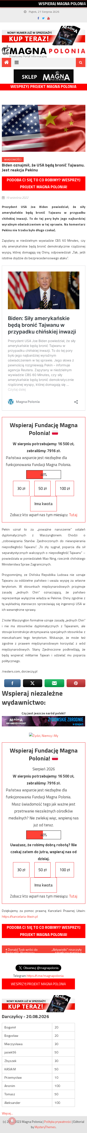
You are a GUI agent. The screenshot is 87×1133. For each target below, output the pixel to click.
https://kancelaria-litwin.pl (20, 916)
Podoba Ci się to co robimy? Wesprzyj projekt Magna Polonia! (44, 183)
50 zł (43, 488)
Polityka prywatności (57, 1121)
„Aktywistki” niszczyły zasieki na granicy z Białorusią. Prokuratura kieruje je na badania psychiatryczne (66, 950)
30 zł (21, 488)
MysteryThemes (45, 1127)
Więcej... (7, 1113)
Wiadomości (12, 159)
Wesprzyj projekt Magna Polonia (43, 87)
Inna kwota (43, 504)
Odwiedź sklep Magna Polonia (44, 76)
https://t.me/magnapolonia (45, 975)
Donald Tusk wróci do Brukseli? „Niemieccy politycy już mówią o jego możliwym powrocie (23, 950)
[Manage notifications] (12, 1121)
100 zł (65, 488)
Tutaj (73, 515)
